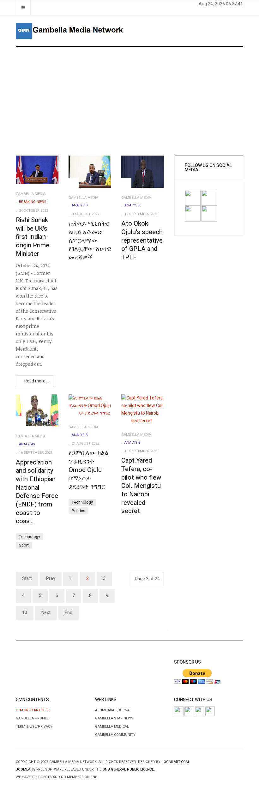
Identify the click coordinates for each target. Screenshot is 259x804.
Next (46, 612)
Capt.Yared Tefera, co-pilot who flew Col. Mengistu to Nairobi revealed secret (141, 486)
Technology (29, 537)
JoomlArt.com (175, 762)
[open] (23, 7)
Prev (50, 578)
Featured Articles (33, 710)
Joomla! (23, 769)
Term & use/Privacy (34, 726)
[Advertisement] (129, 101)
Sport (24, 545)
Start (27, 578)
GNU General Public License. (128, 769)
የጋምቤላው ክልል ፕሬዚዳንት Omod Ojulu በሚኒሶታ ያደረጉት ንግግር (88, 469)
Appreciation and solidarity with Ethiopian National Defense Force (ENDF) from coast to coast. (37, 492)
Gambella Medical (112, 726)
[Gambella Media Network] (70, 31)
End (68, 612)
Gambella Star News (114, 718)
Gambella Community (115, 734)
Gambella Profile (32, 718)
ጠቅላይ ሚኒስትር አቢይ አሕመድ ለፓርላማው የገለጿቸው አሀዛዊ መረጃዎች (90, 240)
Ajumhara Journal (113, 710)
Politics (78, 511)
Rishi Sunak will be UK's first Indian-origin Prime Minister (32, 237)
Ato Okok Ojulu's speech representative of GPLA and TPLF (142, 240)
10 (24, 612)
